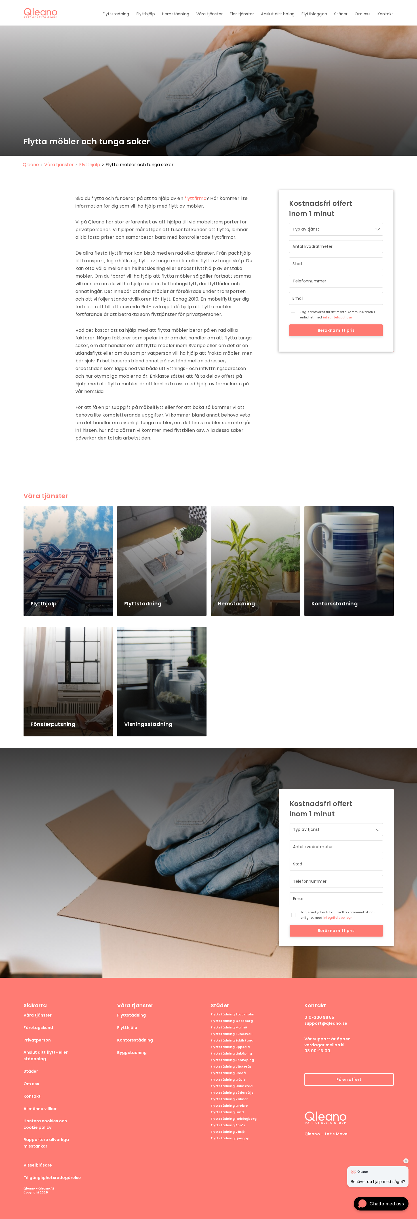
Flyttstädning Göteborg (232, 1020)
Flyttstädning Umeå (228, 1073)
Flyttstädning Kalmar (229, 1099)
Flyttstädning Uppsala (230, 1047)
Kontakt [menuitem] (385, 14)
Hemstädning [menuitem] (175, 14)
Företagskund (38, 1027)
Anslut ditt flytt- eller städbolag (46, 1055)
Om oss (31, 1084)
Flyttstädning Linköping (231, 1053)
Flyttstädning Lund (227, 1112)
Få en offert (349, 1079)
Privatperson (37, 1040)
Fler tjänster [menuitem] (242, 14)
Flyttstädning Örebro (229, 1105)
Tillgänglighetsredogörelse (52, 1177)
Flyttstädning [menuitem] (116, 14)
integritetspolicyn (337, 317)
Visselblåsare (38, 1165)
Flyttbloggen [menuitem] (314, 14)
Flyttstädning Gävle (228, 1079)
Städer (31, 1071)
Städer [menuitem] (341, 14)
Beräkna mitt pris (336, 330)
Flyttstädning (131, 1015)
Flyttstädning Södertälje (232, 1092)
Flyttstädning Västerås (231, 1066)
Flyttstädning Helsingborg (233, 1118)
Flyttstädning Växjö (228, 1131)
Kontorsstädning (135, 1040)
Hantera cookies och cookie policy (45, 1124)
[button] (381, 1203)
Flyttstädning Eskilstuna (232, 1040)
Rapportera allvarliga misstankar (46, 1143)
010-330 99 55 (319, 1017)
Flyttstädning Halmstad (231, 1086)
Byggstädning (132, 1052)
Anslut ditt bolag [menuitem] (277, 14)
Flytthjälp (127, 1027)
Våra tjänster (38, 1015)
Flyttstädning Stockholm (232, 1014)
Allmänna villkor (40, 1109)
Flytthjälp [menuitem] (145, 14)
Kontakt (32, 1096)
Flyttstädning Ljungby (230, 1138)
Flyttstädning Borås (228, 1125)
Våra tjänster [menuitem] (209, 14)
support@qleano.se (326, 1023)
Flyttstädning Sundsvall (231, 1034)
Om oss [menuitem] (362, 14)
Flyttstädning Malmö (229, 1027)
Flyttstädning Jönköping (232, 1060)
